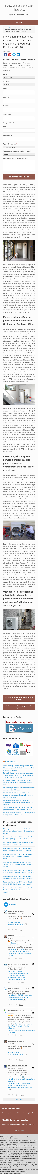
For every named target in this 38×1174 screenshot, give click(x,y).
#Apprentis (22, 975)
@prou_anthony (23, 1041)
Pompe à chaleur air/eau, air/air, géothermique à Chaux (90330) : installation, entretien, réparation (17, 883)
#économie (11, 1085)
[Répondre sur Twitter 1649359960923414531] (9, 1060)
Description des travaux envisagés (15, 158)
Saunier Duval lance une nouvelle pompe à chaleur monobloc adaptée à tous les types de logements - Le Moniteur (18, 795)
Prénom (6, 97)
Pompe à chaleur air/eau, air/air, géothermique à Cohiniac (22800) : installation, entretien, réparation (18, 871)
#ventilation (19, 1026)
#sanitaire (27, 1026)
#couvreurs (11, 971)
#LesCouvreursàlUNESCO (17, 977)
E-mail (5, 106)
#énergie (18, 997)
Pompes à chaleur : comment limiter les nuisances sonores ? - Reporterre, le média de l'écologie (18, 802)
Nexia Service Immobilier (17, 911)
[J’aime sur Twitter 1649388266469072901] (16, 1005)
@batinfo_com (18, 988)
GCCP (10, 964)
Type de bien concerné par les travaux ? (17, 151)
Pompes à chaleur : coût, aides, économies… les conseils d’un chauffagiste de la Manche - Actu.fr (18, 782)
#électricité (11, 1028)
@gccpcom (16, 964)
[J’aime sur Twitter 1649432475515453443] (16, 958)
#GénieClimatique (14, 973)
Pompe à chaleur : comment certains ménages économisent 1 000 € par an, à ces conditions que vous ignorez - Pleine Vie (18, 775)
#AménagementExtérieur (16, 925)
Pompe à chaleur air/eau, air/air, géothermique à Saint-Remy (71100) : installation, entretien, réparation (17, 856)
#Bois (10, 922)
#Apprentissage (13, 975)
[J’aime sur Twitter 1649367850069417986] (16, 1035)
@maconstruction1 (27, 1010)
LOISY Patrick (13, 936)
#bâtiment (11, 997)
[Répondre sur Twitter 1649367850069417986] (9, 1035)
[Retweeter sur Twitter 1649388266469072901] (13, 1005)
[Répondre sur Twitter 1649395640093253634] (9, 982)
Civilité (5, 74)
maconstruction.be (14, 1011)
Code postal (8, 135)
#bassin (13, 943)
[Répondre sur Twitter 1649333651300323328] (9, 1095)
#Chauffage (16, 922)
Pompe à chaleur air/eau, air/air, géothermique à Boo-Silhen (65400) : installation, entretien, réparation (19, 838)
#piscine (20, 945)
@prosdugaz (11, 1068)
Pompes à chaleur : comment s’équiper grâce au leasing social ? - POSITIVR (19, 813)
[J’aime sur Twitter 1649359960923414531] (16, 1060)
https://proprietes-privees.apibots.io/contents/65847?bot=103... (19, 953)
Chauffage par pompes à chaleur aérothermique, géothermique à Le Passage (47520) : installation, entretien (18, 864)
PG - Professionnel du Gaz (17, 1066)
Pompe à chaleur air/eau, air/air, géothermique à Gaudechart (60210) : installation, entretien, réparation (17, 890)
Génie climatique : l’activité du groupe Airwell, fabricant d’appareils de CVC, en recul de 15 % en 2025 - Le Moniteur (18, 768)
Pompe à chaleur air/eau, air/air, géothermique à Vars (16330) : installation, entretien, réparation (17, 849)
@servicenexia (12, 913)
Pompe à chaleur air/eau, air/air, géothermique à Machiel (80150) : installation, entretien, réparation (18, 877)
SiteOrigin (17, 1130)
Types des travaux (10, 144)
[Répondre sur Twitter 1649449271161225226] (9, 930)
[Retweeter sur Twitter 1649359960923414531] (13, 1060)
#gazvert (29, 1087)
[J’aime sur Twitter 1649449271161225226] (16, 930)
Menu (20, 22)
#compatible (22, 1087)
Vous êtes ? (7, 81)
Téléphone (7, 115)
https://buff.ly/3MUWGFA (16, 995)
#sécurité (13, 949)
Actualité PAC (11, 761)
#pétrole (20, 999)
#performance (25, 1083)
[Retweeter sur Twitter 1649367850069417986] (13, 1035)
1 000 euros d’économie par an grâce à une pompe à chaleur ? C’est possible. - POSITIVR (18, 808)
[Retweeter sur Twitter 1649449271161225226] (13, 930)
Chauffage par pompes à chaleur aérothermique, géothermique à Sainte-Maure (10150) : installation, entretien (18, 831)
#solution (11, 1087)
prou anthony (13, 1041)
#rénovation (28, 1024)
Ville (5, 127)
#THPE (18, 1083)
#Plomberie (19, 971)
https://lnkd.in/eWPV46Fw (16, 979)
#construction (29, 995)
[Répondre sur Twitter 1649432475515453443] (9, 958)
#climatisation (12, 999)
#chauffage (14, 951)
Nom (5, 88)
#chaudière (11, 1083)
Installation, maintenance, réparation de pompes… (19, 698)
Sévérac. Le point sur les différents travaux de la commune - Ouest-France (19, 789)
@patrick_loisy (22, 936)
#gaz (16, 1087)
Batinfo (10, 988)
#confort (21, 949)
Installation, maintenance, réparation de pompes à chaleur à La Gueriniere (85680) (18, 844)
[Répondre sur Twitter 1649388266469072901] (9, 1005)
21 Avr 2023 (21, 913)
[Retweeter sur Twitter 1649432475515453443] (13, 958)
